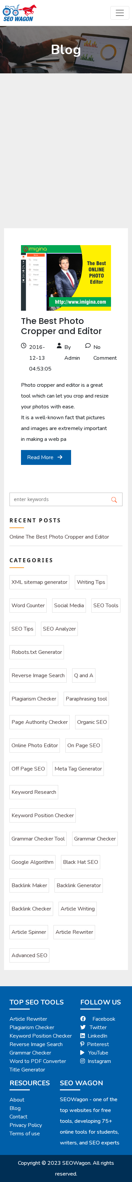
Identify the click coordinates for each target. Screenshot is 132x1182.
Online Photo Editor (35, 745)
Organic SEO (92, 722)
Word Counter (28, 605)
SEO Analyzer (59, 629)
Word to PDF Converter (37, 1061)
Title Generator (27, 1069)
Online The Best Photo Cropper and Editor (59, 537)
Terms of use (24, 1133)
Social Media (69, 605)
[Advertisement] (66, 143)
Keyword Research (34, 792)
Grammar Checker (95, 839)
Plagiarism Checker (34, 699)
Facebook (103, 1019)
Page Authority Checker (40, 722)
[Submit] (114, 499)
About (16, 1100)
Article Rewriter (74, 932)
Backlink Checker (31, 909)
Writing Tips (91, 582)
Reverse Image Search (38, 675)
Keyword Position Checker (43, 815)
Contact (18, 1116)
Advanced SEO (29, 955)
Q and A (83, 675)
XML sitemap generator (39, 582)
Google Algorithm (32, 862)
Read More (41, 457)
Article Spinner (29, 932)
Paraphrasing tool (86, 699)
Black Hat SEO (80, 862)
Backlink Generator (79, 885)
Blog (15, 1108)
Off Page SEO (28, 769)
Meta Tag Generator (78, 769)
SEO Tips (23, 629)
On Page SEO (83, 745)
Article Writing (78, 909)
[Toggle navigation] (119, 13)
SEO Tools (105, 605)
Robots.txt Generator (37, 652)
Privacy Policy (25, 1125)
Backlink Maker (29, 885)
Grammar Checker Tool (38, 839)
